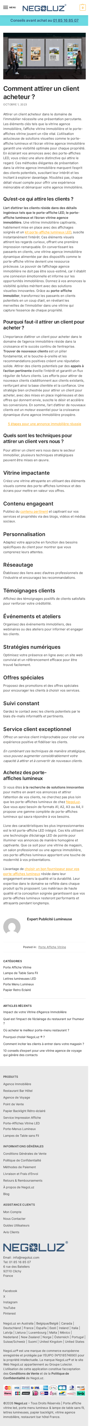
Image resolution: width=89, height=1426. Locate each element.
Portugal (78, 1337)
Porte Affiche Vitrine (52, 947)
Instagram (10, 1302)
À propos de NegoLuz (18, 1187)
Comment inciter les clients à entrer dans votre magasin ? (43, 1044)
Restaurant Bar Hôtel (17, 1090)
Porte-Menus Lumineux (19, 1129)
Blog (6, 1194)
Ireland (64, 1328)
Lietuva (20, 1332)
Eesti (52, 1328)
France (28, 1328)
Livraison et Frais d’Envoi (20, 1174)
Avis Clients (11, 1232)
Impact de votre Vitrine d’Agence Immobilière (35, 1012)
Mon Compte (12, 1212)
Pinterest (9, 1313)
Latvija (8, 1332)
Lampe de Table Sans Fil (20, 973)
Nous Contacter (14, 1218)
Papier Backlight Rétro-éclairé (24, 1111)
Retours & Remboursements (22, 1180)
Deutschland (12, 1328)
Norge (47, 1337)
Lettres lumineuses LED (19, 978)
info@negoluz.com (26, 1257)
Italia (75, 1328)
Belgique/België (47, 1323)
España (41, 1328)
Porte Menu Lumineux (18, 984)
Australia (27, 1323)
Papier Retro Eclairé (17, 990)
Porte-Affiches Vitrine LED (21, 1123)
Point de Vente (13, 1104)
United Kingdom (51, 1341)
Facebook (10, 1291)
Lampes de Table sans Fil (21, 1135)
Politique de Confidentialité (22, 1160)
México (65, 1332)
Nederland (10, 1337)
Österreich (61, 1337)
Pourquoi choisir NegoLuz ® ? (24, 1037)
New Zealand (30, 1337)
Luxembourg (37, 1332)
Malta (53, 1332)
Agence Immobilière (17, 1084)
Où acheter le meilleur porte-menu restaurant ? (36, 1030)
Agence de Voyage (16, 1097)
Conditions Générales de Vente (24, 1153)
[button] (82, 8)
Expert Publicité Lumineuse (49, 919)
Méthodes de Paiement (19, 1167)
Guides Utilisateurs (16, 1225)
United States (74, 1341)
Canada (66, 1323)
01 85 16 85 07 (66, 20)
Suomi (32, 1341)
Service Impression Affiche (22, 1117)
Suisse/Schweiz (14, 1341)
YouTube (9, 1308)
